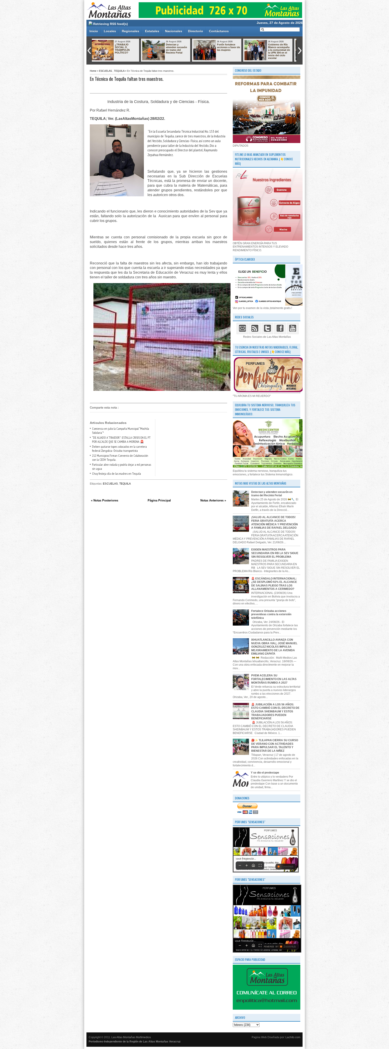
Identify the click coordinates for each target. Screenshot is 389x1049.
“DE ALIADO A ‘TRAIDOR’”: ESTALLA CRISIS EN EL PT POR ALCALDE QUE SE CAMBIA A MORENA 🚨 (121, 440)
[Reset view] (253, 865)
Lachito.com (292, 1037)
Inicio (93, 31)
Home (93, 70)
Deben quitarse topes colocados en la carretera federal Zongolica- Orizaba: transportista (119, 449)
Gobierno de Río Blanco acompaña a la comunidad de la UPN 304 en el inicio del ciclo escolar (180, 51)
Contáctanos (219, 31)
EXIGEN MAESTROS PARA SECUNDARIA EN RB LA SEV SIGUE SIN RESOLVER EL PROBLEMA (274, 553)
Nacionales (173, 31)
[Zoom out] (240, 865)
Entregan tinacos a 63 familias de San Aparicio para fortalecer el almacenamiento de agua (282, 51)
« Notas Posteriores (104, 500)
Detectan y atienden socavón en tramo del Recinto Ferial (271, 493)
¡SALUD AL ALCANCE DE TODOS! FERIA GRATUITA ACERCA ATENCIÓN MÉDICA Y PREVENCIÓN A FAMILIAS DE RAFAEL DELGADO (274, 522)
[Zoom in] (246, 865)
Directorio (195, 31)
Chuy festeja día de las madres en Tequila (116, 474)
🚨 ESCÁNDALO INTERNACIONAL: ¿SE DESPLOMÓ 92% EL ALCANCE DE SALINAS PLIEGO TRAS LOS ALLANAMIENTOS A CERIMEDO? (274, 584)
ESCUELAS (105, 70)
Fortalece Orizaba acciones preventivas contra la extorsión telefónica (271, 614)
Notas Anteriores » (213, 500)
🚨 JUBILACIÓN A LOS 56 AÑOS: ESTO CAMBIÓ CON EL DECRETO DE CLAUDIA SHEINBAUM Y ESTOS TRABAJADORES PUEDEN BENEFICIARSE (275, 711)
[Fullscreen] (260, 865)
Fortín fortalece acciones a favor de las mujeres (129, 47)
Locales (110, 31)
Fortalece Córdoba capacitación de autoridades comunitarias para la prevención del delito (231, 51)
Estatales (152, 31)
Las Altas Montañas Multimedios (131, 1037)
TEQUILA (119, 70)
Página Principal (159, 500)
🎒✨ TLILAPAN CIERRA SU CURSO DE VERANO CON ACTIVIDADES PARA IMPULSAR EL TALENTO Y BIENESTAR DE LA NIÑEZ (274, 745)
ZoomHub (287, 866)
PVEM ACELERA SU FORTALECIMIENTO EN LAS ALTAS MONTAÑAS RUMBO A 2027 (273, 679)
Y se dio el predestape (265, 772)
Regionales (130, 31)
